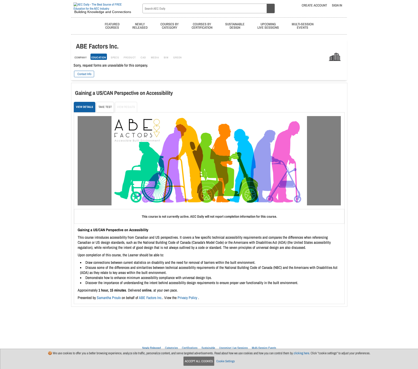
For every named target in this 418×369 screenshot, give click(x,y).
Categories (171, 348)
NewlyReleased (140, 26)
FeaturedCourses (112, 26)
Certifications (189, 348)
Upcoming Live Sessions (233, 348)
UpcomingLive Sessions (268, 26)
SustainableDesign (235, 26)
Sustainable (208, 348)
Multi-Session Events (264, 348)
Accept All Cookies (199, 361)
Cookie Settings (225, 361)
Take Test (105, 107)
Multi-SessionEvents (303, 26)
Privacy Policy (188, 297)
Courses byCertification (202, 26)
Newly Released (151, 348)
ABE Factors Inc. (150, 297)
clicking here (301, 353)
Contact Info (84, 74)
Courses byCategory (169, 26)
